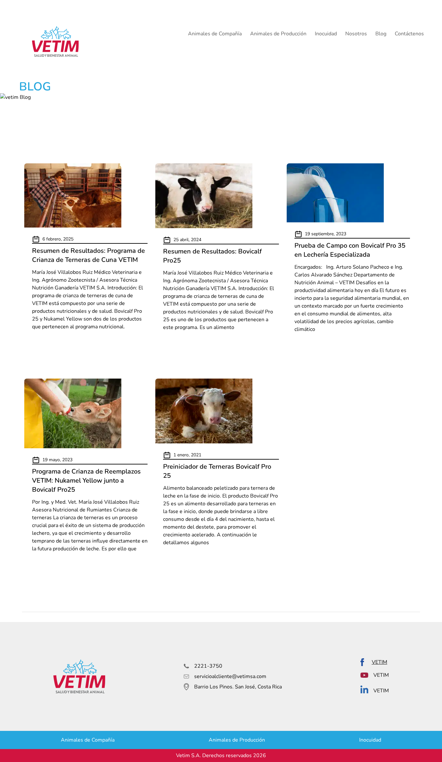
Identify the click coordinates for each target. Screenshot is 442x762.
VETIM (379, 662)
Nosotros (356, 33)
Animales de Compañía (215, 33)
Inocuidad (326, 33)
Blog (380, 33)
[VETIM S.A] (55, 41)
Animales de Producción (278, 33)
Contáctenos (409, 33)
